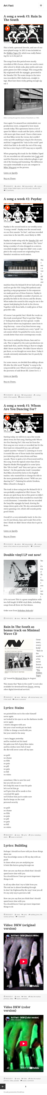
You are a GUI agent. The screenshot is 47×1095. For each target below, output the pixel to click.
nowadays (37, 835)
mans (18, 395)
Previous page (2, 1086)
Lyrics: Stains (14, 708)
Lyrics (25, 835)
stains (5, 837)
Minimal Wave (21, 678)
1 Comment (36, 546)
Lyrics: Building (15, 845)
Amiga (10, 188)
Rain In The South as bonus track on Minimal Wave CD (22, 630)
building (32, 915)
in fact (10, 397)
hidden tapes (16, 188)
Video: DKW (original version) (19, 927)
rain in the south (26, 188)
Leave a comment (25, 397)
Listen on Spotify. (11, 376)
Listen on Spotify (10, 173)
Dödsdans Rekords (25, 610)
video (11, 999)
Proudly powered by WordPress (14, 1092)
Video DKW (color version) (17, 1009)
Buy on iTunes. (10, 381)
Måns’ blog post (10, 167)
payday (14, 397)
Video (25, 997)
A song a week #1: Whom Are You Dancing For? (22, 407)
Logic (37, 156)
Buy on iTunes (10, 178)
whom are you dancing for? (20, 546)
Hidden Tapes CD (14, 53)
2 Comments (10, 190)
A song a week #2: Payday (23, 199)
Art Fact (9, 5)
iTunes (30, 686)
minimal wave (34, 697)
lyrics (32, 835)
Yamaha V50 (36, 188)
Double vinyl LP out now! (22, 555)
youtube (16, 1081)
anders (18, 186)
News (25, 618)
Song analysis (28, 186)
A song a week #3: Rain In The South (23, 18)
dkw (31, 997)
